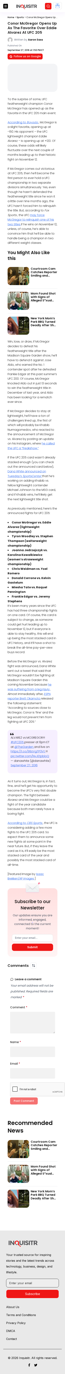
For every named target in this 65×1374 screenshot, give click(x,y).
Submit (32, 947)
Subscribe (32, 1294)
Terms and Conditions (21, 1315)
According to (23, 122)
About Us (12, 1307)
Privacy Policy (16, 1323)
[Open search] (48, 6)
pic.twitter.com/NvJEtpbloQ (30, 756)
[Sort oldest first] (34, 965)
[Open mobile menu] (5, 6)
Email (15, 1064)
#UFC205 (17, 742)
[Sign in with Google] (57, 5)
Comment (18, 1007)
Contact (11, 1339)
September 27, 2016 (24, 765)
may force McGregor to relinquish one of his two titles (31, 219)
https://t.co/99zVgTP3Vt (28, 751)
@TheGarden (24, 747)
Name (15, 1042)
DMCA (10, 1331)
